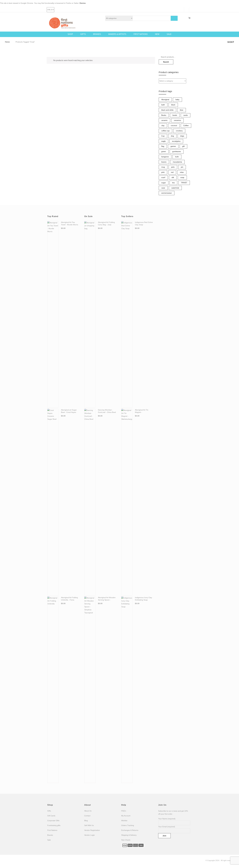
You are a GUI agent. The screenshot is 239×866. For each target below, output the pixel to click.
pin (182, 167)
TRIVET (184, 183)
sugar (163, 183)
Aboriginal (165, 100)
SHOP (70, 34)
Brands (50, 835)
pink (163, 172)
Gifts (49, 811)
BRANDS (97, 34)
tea (173, 183)
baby (177, 100)
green (163, 151)
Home (7, 42)
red (172, 172)
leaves (163, 162)
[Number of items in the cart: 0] (189, 18)
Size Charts (125, 840)
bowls (175, 115)
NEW (157, 34)
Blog (86, 821)
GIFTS (83, 34)
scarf (163, 177)
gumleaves (176, 151)
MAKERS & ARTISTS (117, 34)
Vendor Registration (92, 830)
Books (163, 115)
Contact (87, 816)
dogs (182, 136)
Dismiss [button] (83, 3)
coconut (174, 125)
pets (173, 167)
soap (182, 177)
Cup (163, 136)
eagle (163, 141)
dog (172, 136)
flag (162, 146)
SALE (169, 34)
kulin (177, 157)
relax (182, 172)
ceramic (164, 120)
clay (162, 125)
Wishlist (124, 821)
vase (163, 188)
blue (181, 110)
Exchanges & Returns (129, 830)
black (173, 105)
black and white (167, 110)
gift (183, 146)
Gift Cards (51, 816)
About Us (87, 811)
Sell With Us (89, 825)
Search (166, 62)
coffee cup (165, 131)
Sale (49, 840)
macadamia (177, 162)
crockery (179, 131)
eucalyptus (176, 141)
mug (163, 167)
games (173, 146)
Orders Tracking (127, 825)
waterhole (175, 188)
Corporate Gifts (53, 821)
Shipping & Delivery (129, 835)
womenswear (166, 193)
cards (185, 115)
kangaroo (165, 157)
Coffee (186, 125)
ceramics (177, 120)
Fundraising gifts (53, 825)
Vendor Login (89, 835)
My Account (125, 816)
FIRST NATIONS (141, 34)
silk (173, 177)
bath (163, 105)
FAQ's (123, 811)
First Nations (52, 830)
